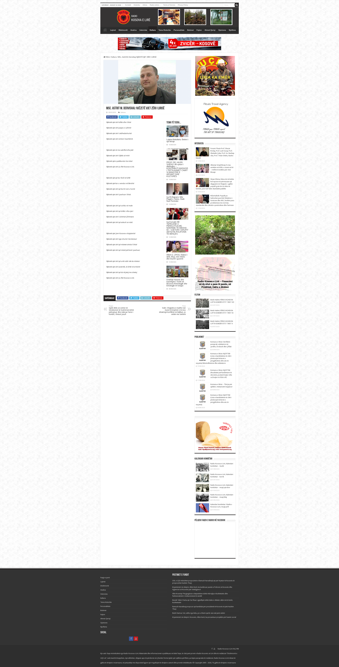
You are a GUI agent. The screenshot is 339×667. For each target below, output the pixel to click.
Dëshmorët (123, 30)
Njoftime (232, 30)
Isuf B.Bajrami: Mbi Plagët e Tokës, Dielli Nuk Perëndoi (175, 199)
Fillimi (107, 57)
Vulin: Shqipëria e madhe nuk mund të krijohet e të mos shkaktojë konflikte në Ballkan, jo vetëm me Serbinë (172, 310)
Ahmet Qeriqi (210, 30)
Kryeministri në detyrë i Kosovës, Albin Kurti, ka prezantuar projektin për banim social (204, 617)
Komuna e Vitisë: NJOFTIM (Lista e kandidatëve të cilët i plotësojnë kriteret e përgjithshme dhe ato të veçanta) (213, 400)
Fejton (199, 30)
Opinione (222, 30)
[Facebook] (131, 639)
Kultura (153, 30)
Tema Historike (165, 30)
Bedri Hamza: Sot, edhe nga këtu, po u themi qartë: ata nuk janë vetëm (198, 613)
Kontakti (128, 5)
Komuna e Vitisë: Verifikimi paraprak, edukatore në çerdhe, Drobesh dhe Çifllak (220, 344)
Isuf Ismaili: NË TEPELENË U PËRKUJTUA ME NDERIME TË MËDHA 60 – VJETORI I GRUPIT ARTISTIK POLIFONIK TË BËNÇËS (177, 228)
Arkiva (145, 5)
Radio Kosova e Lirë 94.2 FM (228, 649)
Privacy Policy (183, 5)
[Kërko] (237, 5)
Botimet (190, 30)
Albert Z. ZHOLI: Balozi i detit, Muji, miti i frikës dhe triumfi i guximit (176, 257)
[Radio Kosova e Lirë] (169, 17)
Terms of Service (169, 5)
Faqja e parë (105, 30)
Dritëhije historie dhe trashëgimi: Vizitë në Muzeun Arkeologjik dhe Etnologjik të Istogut (176, 283)
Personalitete (179, 30)
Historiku (137, 5)
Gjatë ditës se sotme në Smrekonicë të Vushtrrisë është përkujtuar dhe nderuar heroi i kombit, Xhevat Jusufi (121, 310)
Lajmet (113, 30)
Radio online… (155, 5)
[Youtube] (136, 639)
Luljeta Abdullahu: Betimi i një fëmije (177, 140)
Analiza (133, 30)
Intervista (143, 30)
